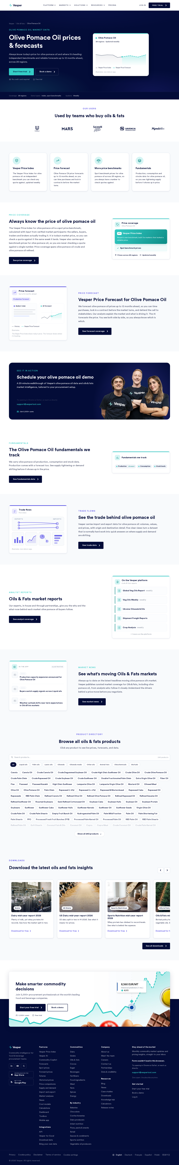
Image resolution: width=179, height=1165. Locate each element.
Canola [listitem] (14, 773)
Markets (64, 5)
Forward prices (46, 1072)
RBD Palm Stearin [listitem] (150, 819)
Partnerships (106, 1068)
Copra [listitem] (89, 825)
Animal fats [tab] (104, 764)
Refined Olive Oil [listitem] (74, 796)
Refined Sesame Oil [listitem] (149, 796)
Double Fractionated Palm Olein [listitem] (116, 778)
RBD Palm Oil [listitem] (132, 819)
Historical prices (46, 1080)
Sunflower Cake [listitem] (46, 808)
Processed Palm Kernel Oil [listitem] (86, 819)
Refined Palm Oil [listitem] (18, 825)
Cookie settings (70, 1155)
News (41, 1100)
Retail (72, 1132)
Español (148, 1155)
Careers (104, 1060)
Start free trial (20, 72)
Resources (97, 5)
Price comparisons (47, 1084)
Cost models (45, 1104)
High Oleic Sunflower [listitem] (62, 784)
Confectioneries (77, 1116)
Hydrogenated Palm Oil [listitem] (88, 814)
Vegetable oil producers (80, 1144)
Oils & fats (74, 1060)
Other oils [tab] (91, 764)
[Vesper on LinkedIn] (11, 1065)
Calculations (44, 1108)
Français (138, 1155)
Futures (42, 1076)
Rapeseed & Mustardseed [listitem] (112, 790)
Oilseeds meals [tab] (76, 764)
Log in (142, 5)
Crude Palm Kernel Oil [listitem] (145, 825)
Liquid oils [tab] (23, 764)
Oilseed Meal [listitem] (150, 784)
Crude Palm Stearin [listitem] (39, 814)
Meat (72, 1084)
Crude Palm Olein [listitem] (19, 778)
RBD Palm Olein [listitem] (33, 796)
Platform (48, 5)
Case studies (107, 1092)
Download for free (20, 931)
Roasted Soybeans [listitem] (44, 802)
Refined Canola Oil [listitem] (53, 796)
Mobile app (44, 1120)
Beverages (74, 1072)
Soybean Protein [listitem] (150, 802)
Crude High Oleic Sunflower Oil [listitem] (106, 773)
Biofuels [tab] (134, 764)
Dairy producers (77, 1120)
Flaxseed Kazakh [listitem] (40, 784)
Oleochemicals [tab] (120, 764)
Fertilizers (74, 1076)
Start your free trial (29, 1008)
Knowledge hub (108, 1100)
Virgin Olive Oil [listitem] (143, 808)
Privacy (12, 1155)
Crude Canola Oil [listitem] (45, 773)
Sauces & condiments (79, 1136)
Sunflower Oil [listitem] (105, 808)
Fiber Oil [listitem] (164, 778)
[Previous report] (160, 870)
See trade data (89, 545)
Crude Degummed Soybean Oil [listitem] (72, 773)
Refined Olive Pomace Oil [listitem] (98, 796)
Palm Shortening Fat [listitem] (147, 814)
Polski (157, 1155)
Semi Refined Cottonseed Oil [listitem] (71, 802)
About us (105, 1052)
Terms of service (53, 1155)
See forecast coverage (93, 331)
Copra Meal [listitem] (102, 825)
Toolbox (43, 1116)
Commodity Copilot (48, 1060)
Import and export (47, 1092)
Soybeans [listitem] (15, 808)
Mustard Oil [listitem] (133, 784)
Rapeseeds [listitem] (16, 796)
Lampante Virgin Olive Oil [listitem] (111, 784)
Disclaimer (38, 1155)
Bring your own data (48, 1144)
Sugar (72, 1068)
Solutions (79, 5)
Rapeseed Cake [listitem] (136, 790)
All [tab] (13, 764)
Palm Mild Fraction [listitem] (112, 814)
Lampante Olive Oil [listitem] (86, 784)
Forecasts (43, 1064)
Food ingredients (77, 1080)
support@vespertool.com (29, 404)
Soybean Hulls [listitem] (114, 802)
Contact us (106, 1064)
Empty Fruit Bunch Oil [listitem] (62, 814)
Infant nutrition (76, 1124)
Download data (46, 1140)
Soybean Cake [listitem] (96, 802)
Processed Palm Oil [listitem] (112, 819)
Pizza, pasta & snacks (79, 1128)
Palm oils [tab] (36, 764)
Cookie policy (24, 1155)
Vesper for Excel (46, 1136)
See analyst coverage (23, 619)
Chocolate (75, 1112)
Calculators (106, 1104)
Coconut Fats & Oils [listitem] (56, 825)
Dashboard (44, 1112)
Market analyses (46, 1096)
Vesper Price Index (47, 1052)
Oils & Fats (20, 23)
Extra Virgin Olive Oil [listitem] (145, 778)
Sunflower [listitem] (29, 808)
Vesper (11, 23)
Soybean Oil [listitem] (131, 802)
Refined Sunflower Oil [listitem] (21, 802)
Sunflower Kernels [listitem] (85, 808)
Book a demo (46, 72)
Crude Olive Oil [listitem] (132, 773)
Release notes (107, 1108)
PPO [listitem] (29, 819)
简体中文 (166, 1155)
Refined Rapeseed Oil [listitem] (125, 796)
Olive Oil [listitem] (15, 790)
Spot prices (44, 1068)
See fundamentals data (24, 479)
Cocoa (73, 1064)
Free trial (157, 5)
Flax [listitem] (13, 784)
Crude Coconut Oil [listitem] (122, 825)
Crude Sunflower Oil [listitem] (87, 778)
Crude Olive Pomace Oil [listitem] (155, 773)
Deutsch (128, 1155)
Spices (73, 1092)
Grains (73, 1056)
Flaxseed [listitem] (23, 784)
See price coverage (22, 260)
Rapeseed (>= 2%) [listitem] (87, 790)
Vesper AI (43, 1056)
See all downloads (154, 946)
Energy (73, 1096)
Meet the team (108, 1056)
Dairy (72, 1052)
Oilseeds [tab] (61, 764)
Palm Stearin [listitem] (17, 819)
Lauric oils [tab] (49, 764)
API (40, 1132)
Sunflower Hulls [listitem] (65, 808)
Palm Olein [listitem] (49, 790)
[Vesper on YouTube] (17, 1065)
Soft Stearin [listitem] (36, 825)
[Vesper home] (15, 5)
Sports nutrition (77, 1140)
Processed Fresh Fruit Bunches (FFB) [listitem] (52, 819)
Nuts (72, 1088)
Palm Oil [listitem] (130, 814)
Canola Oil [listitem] (27, 773)
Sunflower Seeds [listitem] (124, 808)
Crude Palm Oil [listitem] (18, 814)
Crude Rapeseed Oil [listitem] (41, 778)
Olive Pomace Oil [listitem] (32, 790)
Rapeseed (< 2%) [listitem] (66, 790)
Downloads (106, 1096)
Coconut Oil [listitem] (76, 825)
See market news (90, 702)
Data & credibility (108, 1072)
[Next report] (167, 870)
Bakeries (74, 1108)
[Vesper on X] (23, 1065)
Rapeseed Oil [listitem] (154, 790)
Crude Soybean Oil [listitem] (64, 778)
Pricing (112, 5)
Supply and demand (47, 1088)
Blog (103, 1084)
